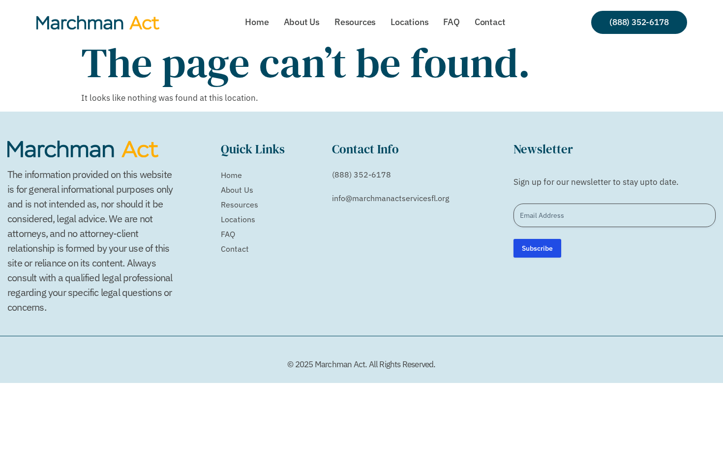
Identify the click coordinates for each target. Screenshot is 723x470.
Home (257, 22)
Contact (490, 22)
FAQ (451, 22)
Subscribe (537, 248)
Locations (409, 22)
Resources (355, 22)
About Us (302, 22)
